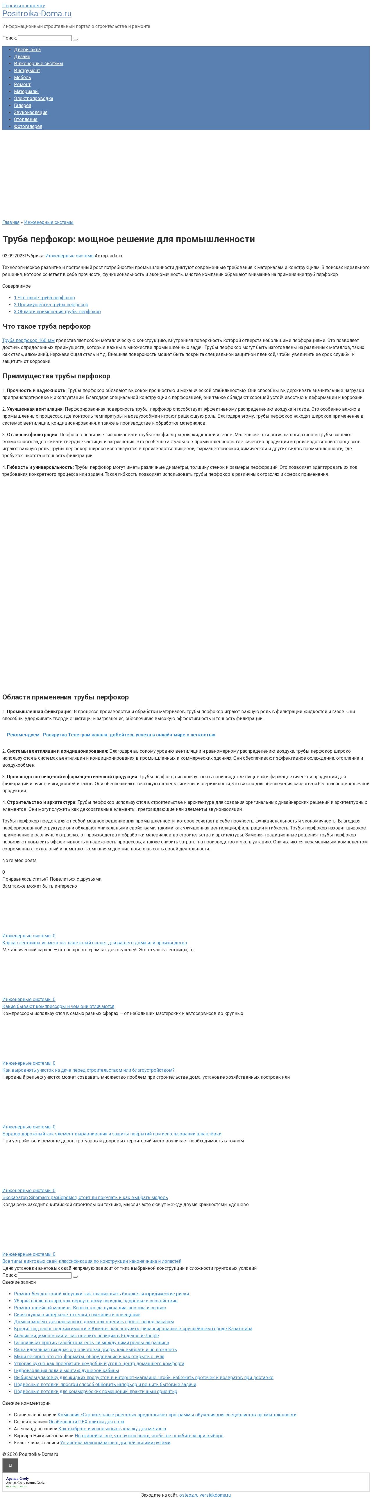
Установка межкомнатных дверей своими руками (115, 1442)
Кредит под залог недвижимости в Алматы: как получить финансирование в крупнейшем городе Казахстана (133, 1328)
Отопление (25, 119)
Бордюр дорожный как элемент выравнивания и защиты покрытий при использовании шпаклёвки (111, 1134)
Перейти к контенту (23, 5)
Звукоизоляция (30, 112)
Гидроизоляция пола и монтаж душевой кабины (66, 1370)
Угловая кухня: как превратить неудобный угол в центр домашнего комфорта (99, 1363)
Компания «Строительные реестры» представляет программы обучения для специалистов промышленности (177, 1415)
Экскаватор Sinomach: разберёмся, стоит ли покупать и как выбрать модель (85, 1197)
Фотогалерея (28, 126)
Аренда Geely (15, 1482)
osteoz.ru (188, 1495)
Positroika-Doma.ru (36, 13)
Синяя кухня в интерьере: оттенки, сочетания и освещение (77, 1314)
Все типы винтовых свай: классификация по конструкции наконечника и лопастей (91, 1261)
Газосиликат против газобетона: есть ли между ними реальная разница (91, 1342)
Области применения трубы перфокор (57, 311)
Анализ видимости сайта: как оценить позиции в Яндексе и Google (86, 1335)
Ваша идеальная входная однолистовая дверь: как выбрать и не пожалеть (95, 1349)
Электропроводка (33, 98)
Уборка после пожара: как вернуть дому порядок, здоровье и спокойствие (96, 1301)
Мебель (22, 77)
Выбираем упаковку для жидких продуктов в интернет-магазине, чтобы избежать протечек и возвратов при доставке (143, 1377)
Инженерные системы (38, 63)
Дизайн (22, 56)
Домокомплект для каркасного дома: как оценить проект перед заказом (94, 1321)
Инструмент (27, 70)
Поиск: (10, 38)
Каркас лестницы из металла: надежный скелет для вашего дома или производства (94, 943)
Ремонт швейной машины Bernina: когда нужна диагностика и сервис (90, 1308)
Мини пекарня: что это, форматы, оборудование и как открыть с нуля (89, 1356)
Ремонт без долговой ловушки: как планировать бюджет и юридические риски (101, 1294)
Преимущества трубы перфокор (51, 304)
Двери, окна (27, 49)
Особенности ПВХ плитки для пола (86, 1422)
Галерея (22, 105)
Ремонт (22, 84)
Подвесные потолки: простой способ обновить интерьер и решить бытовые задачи (105, 1384)
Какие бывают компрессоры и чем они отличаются (58, 1006)
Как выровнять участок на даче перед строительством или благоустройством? (88, 1070)
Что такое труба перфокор (44, 297)
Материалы (26, 91)
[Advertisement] (186, 175)
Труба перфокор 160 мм (28, 340)
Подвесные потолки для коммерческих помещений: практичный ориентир (95, 1391)
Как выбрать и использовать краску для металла (112, 1428)
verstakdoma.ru (215, 1495)
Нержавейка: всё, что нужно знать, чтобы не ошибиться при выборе (149, 1435)
